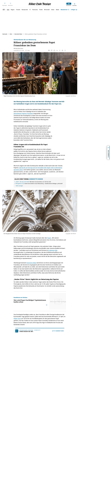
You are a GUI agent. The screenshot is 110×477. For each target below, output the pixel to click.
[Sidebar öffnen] (3, 9)
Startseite (4, 34)
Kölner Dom (17, 318)
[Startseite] (40, 4)
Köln (11, 34)
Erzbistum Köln (52, 250)
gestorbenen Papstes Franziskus (23, 113)
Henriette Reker (18, 34)
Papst (49, 238)
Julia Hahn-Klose (19, 48)
